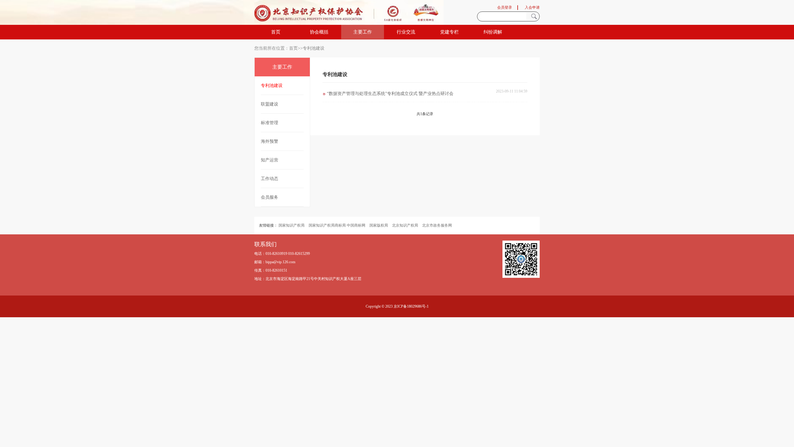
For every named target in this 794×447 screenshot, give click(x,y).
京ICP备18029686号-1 (411, 306)
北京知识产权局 (405, 225)
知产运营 (269, 160)
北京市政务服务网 (437, 225)
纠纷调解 (493, 31)
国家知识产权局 (292, 225)
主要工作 (362, 31)
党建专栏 (449, 31)
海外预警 (269, 141)
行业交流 (406, 31)
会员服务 (269, 197)
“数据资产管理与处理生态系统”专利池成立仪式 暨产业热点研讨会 (390, 93)
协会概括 (319, 31)
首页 (275, 31)
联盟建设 (269, 104)
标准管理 (269, 122)
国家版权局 (378, 225)
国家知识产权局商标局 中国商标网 (337, 225)
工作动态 (269, 178)
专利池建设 (272, 85)
